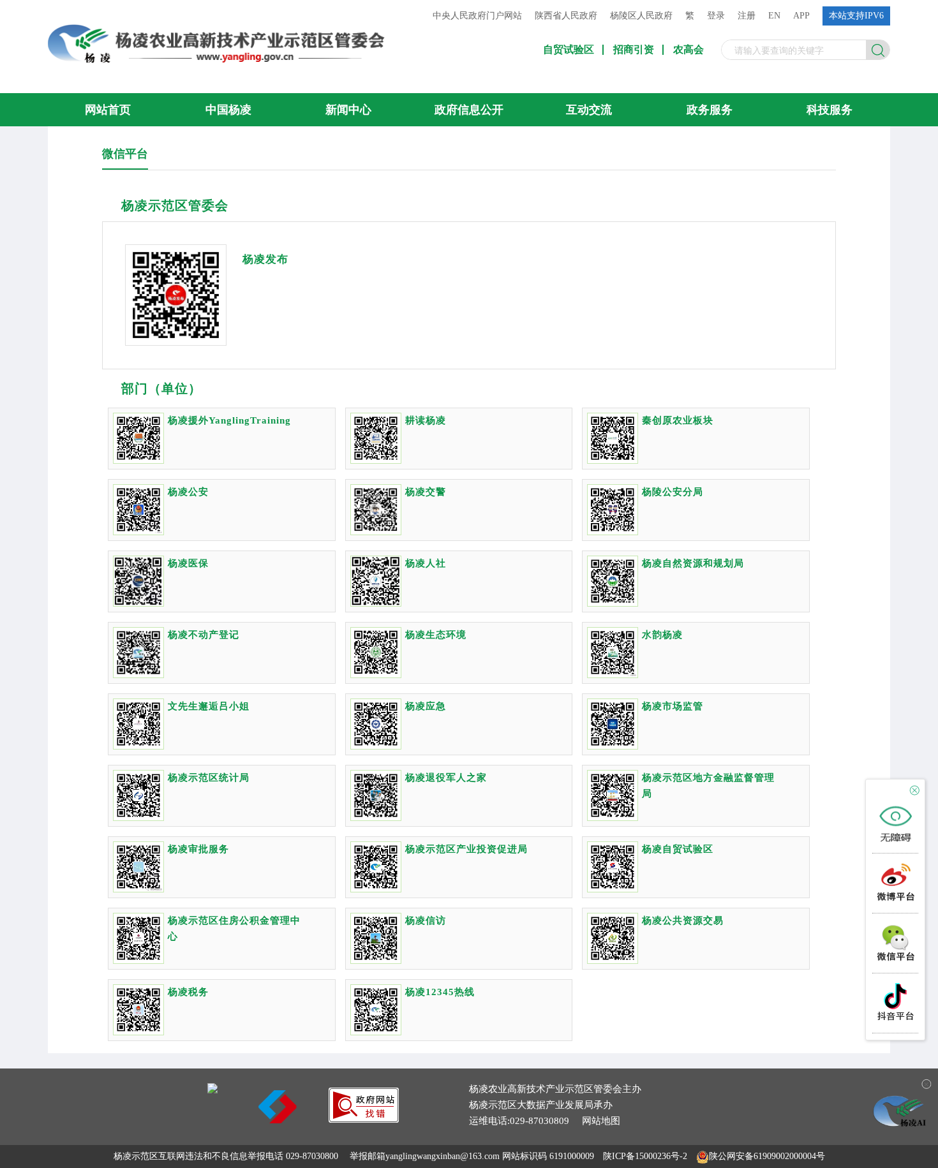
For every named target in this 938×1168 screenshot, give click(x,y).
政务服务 (710, 109)
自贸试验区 (568, 50)
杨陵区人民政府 (641, 15)
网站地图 (601, 1121)
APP (801, 15)
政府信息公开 (469, 109)
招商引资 (633, 50)
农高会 (688, 50)
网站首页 (108, 109)
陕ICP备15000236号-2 (645, 1156)
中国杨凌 (228, 109)
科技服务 (829, 109)
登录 (716, 15)
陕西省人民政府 (566, 15)
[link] (364, 1119)
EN (774, 15)
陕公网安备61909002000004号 (767, 1156)
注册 (747, 15)
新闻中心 (348, 109)
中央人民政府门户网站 (477, 15)
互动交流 (589, 109)
